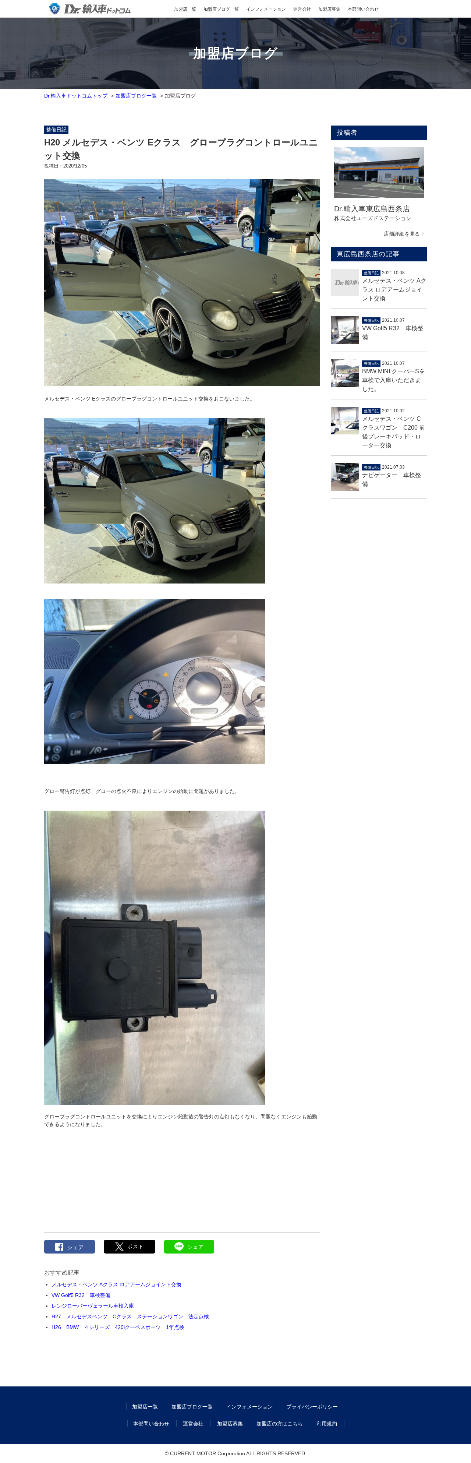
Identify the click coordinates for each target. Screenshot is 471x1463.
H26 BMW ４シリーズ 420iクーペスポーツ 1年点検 (118, 1327)
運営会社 (302, 9)
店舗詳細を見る (402, 234)
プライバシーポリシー (312, 1407)
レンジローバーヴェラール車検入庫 (93, 1306)
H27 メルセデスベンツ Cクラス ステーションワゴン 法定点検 (130, 1316)
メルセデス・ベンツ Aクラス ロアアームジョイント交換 (116, 1284)
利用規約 (326, 1424)
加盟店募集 (329, 9)
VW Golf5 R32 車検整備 (81, 1295)
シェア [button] (75, 1247)
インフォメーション (266, 9)
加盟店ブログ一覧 (221, 9)
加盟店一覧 (185, 9)
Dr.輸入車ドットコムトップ (75, 96)
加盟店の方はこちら (279, 1424)
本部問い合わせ (363, 9)
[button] (129, 1246)
